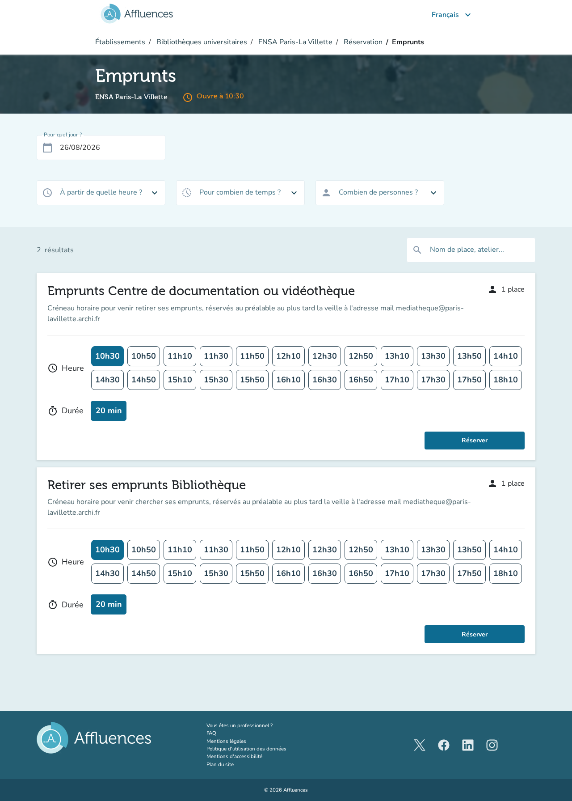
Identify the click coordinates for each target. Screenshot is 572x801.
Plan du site (220, 764)
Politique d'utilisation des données (246, 748)
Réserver (475, 440)
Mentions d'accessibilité (234, 756)
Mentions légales (226, 741)
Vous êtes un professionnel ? (256, 725)
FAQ (211, 733)
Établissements (120, 42)
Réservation (362, 42)
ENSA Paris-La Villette (294, 42)
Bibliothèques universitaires (201, 42)
